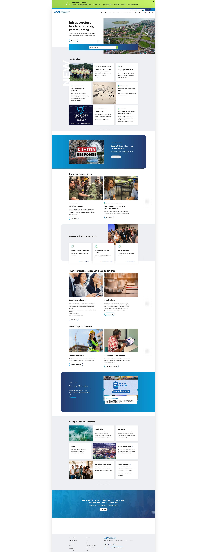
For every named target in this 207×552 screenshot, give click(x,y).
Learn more (73, 218)
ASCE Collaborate (123, 250)
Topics (145, 12)
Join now (103, 509)
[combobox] (103, 47)
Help (87, 550)
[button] (117, 47)
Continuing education (78, 300)
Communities (138, 12)
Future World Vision (124, 446)
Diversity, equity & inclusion (103, 464)
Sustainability (99, 429)
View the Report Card (112, 398)
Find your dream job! (76, 364)
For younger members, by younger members (115, 207)
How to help (116, 157)
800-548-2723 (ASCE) (108, 540)
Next (138, 389)
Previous (103, 389)
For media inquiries (90, 547)
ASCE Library (109, 314)
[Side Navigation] (152, 12)
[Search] (149, 12)
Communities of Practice (114, 356)
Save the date (99, 111)
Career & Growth (117, 12)
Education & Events (128, 12)
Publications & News (106, 12)
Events (70, 545)
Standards (121, 429)
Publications (109, 300)
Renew (88, 542)
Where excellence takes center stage (125, 70)
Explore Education (73, 543)
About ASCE (71, 550)
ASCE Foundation (123, 464)
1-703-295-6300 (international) (121, 540)
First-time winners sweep (103, 69)
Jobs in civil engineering (91, 545)
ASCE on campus (76, 206)
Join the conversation (111, 366)
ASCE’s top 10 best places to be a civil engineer (126, 112)
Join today (73, 40)
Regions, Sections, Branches (80, 250)
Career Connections (77, 356)
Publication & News (73, 540)
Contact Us (131, 540)
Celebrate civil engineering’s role (127, 89)
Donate (88, 537)
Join (87, 540)
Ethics (73, 446)
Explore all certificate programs (78, 89)
